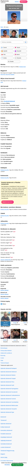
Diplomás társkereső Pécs (7, 382)
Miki (5, 322)
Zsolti (25, 340)
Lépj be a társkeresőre (6, 259)
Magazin (3, 454)
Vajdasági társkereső (6, 440)
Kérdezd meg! (22, 66)
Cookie (2, 358)
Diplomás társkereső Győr (7, 385)
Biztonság (3, 355)
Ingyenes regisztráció (7, 202)
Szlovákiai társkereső (6, 444)
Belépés (17, 1)
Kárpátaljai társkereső (6, 437)
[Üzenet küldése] (25, 42)
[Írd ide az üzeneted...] (12, 42)
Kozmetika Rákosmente (7, 460)
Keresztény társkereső (6, 430)
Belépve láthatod (4, 290)
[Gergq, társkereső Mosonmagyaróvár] (15, 316)
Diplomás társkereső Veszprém (9, 409)
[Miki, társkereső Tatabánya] (5, 316)
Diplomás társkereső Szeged (8, 378)
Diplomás (5, 1)
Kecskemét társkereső (9, 101)
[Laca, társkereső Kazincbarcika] (15, 334)
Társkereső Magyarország (7, 450)
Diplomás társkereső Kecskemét (9, 392)
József (4, 340)
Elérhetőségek (4, 348)
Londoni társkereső (6, 447)
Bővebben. (7, 464)
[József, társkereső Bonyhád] (5, 334)
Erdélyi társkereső (5, 427)
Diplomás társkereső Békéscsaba (9, 405)
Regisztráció (23, 1)
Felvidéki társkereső (6, 433)
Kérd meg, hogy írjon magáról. (7, 74)
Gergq (14, 322)
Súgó (2, 360)
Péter (25, 322)
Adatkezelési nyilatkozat (6, 353)
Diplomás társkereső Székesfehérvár (10, 395)
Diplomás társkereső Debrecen (9, 371)
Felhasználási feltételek (6, 350)
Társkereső (3, 420)
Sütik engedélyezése (17, 464)
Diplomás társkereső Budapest (9, 368)
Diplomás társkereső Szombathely (9, 402)
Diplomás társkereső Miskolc (8, 375)
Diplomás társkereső (6, 423)
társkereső (3, 417)
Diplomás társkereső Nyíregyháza (9, 388)
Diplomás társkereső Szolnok (8, 398)
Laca (15, 340)
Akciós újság (4, 457)
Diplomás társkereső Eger (7, 412)
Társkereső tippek (5, 362)
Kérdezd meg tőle (5, 170)
